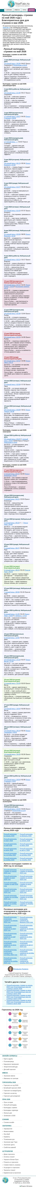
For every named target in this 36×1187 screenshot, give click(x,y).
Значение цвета (9, 1145)
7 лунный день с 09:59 (11, 592)
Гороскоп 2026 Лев (15, 1027)
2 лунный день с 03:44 (11, 474)
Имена (17, 10)
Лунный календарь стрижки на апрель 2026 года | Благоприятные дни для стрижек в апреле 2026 (19, 987)
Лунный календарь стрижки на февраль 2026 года (27, 871)
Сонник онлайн (9, 1122)
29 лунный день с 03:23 (12, 439)
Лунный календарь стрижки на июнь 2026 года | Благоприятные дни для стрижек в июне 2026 (18, 992)
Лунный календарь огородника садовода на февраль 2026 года (26, 919)
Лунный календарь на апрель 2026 (26, 839)
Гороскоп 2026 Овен (15, 1014)
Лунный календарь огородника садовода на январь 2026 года (11, 919)
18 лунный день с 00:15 (12, 163)
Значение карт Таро (10, 1142)
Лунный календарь (10, 1105)
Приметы (7, 1137)
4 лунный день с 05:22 (11, 523)
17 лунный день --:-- (11, 142)
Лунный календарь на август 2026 (26, 849)
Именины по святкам (11, 1078)
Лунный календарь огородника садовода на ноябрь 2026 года (11, 960)
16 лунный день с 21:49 (12, 93)
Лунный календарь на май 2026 (10, 844)
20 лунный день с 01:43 (12, 210)
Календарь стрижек (10, 1107)
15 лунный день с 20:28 (12, 63)
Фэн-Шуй (7, 1134)
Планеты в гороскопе (11, 1162)
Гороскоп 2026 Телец (25, 1014)
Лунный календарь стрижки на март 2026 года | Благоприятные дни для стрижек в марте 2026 (18, 997)
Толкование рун (9, 1139)
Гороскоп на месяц (10, 1093)
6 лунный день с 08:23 (11, 570)
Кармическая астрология (12, 1173)
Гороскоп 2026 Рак (25, 1020)
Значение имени (9, 1076)
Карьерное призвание (11, 1064)
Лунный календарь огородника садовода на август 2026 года (26, 944)
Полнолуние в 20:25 (20, 65)
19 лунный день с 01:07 (12, 187)
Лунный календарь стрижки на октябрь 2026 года (26, 897)
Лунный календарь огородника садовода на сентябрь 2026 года (10, 952)
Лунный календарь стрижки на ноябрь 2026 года (10, 903)
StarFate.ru (6, 27)
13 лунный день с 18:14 (12, 731)
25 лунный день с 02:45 (12, 337)
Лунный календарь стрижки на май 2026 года (11, 884)
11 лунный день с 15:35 (12, 683)
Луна (24, 10)
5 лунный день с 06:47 (11, 548)
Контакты (26, 1181)
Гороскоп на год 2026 (11, 1085)
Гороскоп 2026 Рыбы (25, 1046)
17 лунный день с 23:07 (12, 116)
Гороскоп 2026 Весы (15, 1033)
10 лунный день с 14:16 (12, 660)
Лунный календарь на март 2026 (10, 839)
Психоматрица (9, 1061)
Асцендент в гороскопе (12, 1167)
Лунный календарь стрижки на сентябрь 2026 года (11, 897)
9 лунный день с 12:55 (11, 638)
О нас (15, 1178)
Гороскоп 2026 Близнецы (15, 1021)
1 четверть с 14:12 (20, 616)
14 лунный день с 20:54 (12, 779)
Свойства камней (10, 1147)
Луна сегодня (8, 1102)
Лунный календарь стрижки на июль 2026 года (10, 890)
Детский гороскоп (10, 1069)
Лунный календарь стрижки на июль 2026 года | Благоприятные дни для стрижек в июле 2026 (18, 1002)
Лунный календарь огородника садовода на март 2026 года (10, 928)
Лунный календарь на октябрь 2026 (26, 854)
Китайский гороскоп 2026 (12, 1088)
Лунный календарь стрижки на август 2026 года (26, 890)
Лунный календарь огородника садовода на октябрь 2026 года (27, 952)
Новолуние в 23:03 (10, 442)
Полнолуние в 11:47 (19, 810)
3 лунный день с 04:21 (11, 499)
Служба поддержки (21, 1180)
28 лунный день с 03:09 (12, 410)
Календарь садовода (11, 1110)
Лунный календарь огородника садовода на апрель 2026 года (26, 928)
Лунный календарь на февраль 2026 (26, 835)
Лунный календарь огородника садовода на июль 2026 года (10, 944)
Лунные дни (8, 1113)
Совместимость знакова (12, 1165)
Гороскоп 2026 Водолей (15, 1046)
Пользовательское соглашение (22, 1178)
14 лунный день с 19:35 (12, 754)
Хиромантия (8, 1129)
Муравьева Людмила (21, 969)
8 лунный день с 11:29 (11, 614)
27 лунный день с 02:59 (12, 384)
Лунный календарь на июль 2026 (10, 849)
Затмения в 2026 (9, 1115)
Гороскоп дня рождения (12, 1096)
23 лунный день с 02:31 (12, 285)
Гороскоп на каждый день (12, 1090)
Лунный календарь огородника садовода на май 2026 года (10, 936)
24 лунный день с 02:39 (12, 313)
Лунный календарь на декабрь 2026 (26, 859)
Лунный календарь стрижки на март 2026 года (10, 877)
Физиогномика (8, 1131)
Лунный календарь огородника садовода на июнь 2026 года (26, 936)
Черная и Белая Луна (11, 1159)
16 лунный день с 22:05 (12, 809)
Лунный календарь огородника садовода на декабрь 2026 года (26, 960)
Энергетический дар (11, 1067)
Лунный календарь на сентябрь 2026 (10, 854)
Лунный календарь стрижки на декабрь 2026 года (26, 903)
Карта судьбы (8, 1059)
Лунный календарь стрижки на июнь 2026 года (26, 884)
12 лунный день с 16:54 (12, 709)
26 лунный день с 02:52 (12, 361)
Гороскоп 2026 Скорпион (25, 1033)
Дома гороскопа (9, 1154)
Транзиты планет (9, 1170)
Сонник (8, 10)
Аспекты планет (9, 1157)
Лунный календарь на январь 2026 (10, 835)
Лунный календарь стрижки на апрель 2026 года (26, 877)
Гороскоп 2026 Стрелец (15, 1040)
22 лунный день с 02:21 (12, 259)
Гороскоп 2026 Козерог (25, 1040)
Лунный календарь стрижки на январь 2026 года (10, 871)
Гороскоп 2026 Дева (25, 1027)
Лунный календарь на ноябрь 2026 (10, 859)
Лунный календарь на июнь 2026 (26, 844)
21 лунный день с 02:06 (12, 234)
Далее (31, 10)
